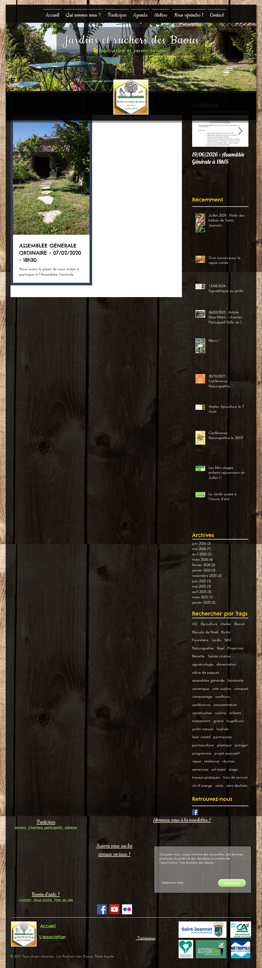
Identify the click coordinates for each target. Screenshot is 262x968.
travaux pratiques (206, 777)
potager (241, 745)
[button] (83, 13)
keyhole (222, 729)
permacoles (222, 737)
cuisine (220, 713)
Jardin (217, 640)
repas (196, 761)
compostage (202, 696)
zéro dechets (236, 785)
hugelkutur (235, 720)
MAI (228, 640)
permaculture (203, 745)
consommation (225, 704)
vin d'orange (202, 785)
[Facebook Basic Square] (195, 812)
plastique (224, 745)
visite (219, 785)
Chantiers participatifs (44, 827)
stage (233, 769)
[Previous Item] (200, 131)
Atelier (226, 624)
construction (202, 713)
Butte (225, 632)
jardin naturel (202, 729)
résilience (211, 761)
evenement (201, 720)
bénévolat (236, 680)
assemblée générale (208, 680)
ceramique (200, 688)
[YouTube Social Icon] (114, 909)
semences (200, 769)
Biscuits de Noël (205, 632)
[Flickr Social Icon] (127, 909)
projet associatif (226, 753)
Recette (198, 656)
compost (241, 688)
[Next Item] (240, 131)
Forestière (200, 640)
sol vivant (218, 769)
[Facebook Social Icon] (102, 909)
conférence (201, 704)
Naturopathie (203, 648)
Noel (220, 648)
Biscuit (239, 624)
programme (201, 753)
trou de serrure (235, 777)
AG (195, 624)
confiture (222, 696)
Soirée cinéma (219, 656)
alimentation (226, 664)
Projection (235, 648)
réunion (228, 761)
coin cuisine (221, 688)
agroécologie (202, 664)
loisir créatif (201, 737)
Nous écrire (41, 900)
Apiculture (209, 624)
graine (218, 720)
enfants (235, 713)
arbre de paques (205, 672)
